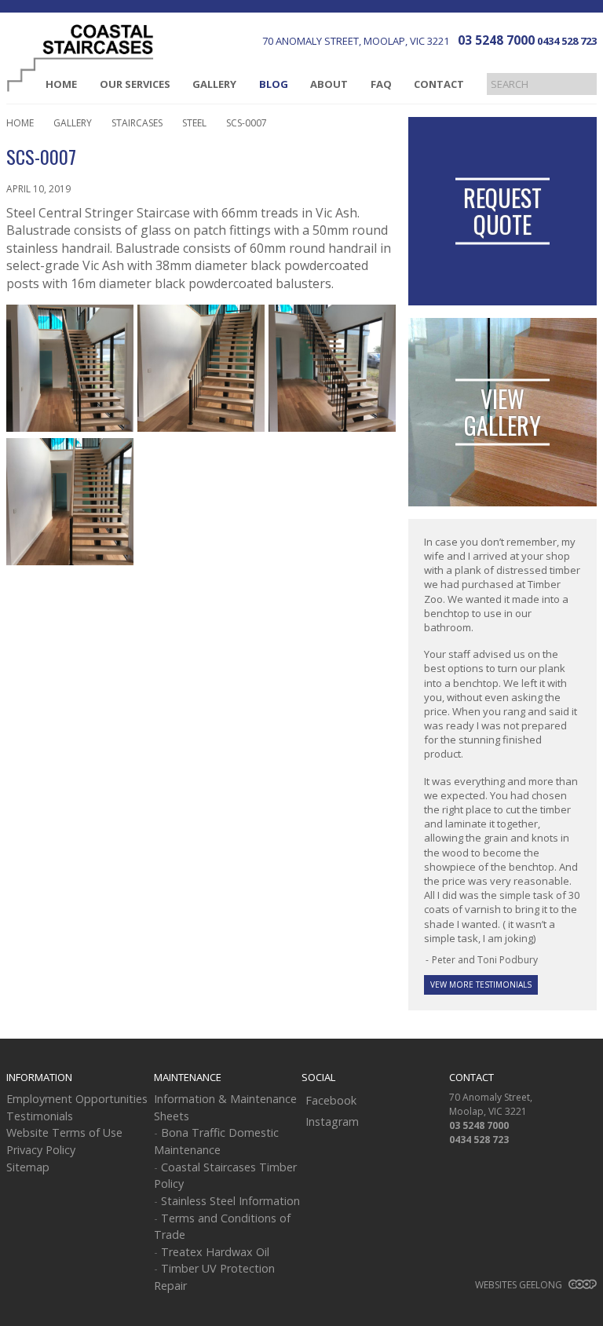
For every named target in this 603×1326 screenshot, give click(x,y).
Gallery (214, 84)
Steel (194, 123)
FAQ (381, 84)
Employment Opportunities (77, 1098)
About (329, 84)
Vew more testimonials (481, 984)
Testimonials (39, 1116)
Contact (439, 84)
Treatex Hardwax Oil (215, 1251)
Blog (273, 84)
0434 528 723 (567, 41)
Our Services (135, 84)
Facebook (330, 1100)
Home (61, 84)
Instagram (332, 1121)
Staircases (137, 123)
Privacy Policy (40, 1149)
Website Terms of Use (64, 1132)
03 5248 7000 (496, 40)
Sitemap (27, 1167)
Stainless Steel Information (230, 1200)
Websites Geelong (520, 1284)
